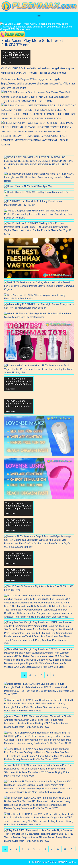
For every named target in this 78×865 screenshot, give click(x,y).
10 (58, 848)
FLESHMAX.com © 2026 (42, 861)
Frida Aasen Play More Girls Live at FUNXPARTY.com (32, 42)
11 (65, 848)
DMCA (61, 861)
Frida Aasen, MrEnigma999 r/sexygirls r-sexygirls (30, 79)
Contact (71, 861)
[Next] (71, 849)
